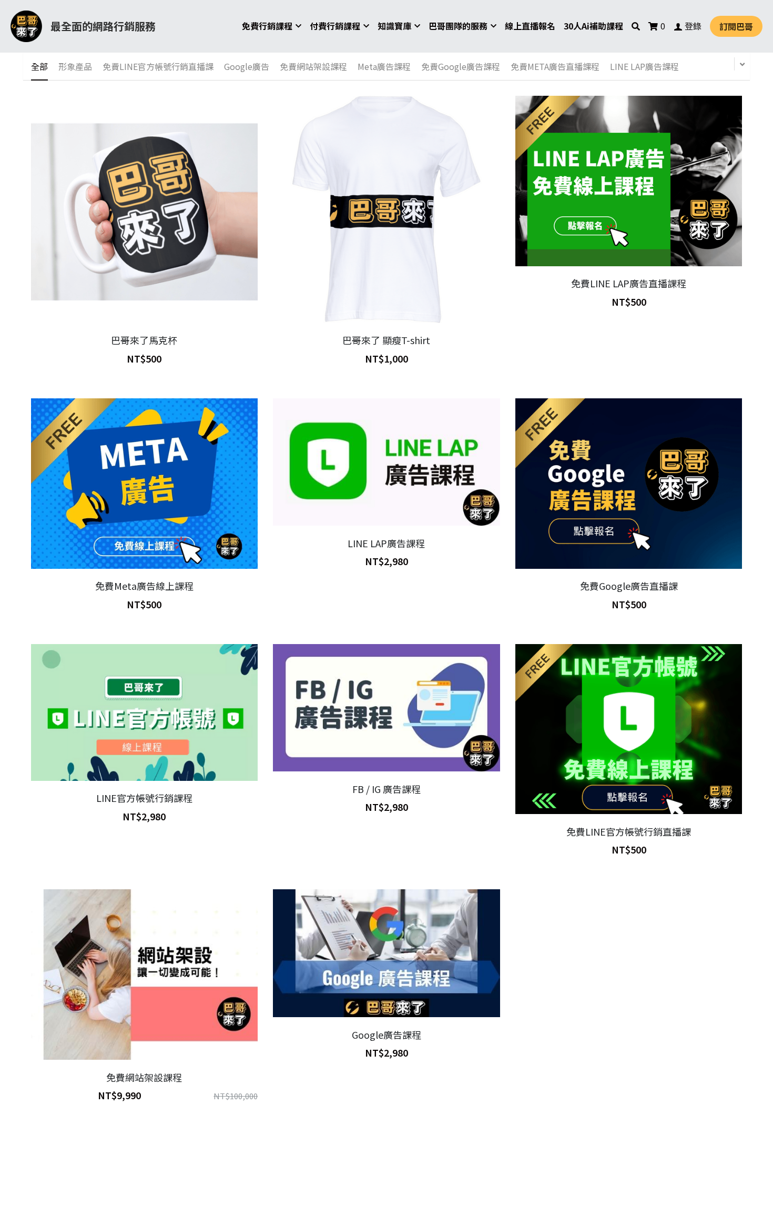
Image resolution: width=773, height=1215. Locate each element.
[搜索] (636, 26)
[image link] (26, 25)
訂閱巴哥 (736, 26)
